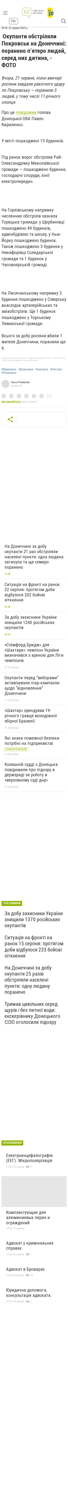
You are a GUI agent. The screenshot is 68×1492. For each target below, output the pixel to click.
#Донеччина (26, 369)
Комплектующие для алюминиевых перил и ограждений (28, 1217)
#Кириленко (9, 369)
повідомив (26, 112)
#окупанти (42, 369)
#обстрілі (56, 369)
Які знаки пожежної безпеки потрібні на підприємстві (32, 740)
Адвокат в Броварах (25, 1269)
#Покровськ (9, 373)
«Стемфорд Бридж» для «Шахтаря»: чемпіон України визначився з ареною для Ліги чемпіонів (34, 652)
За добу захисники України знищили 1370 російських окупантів (34, 919)
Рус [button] (13, 21)
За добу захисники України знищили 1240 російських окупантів (31, 622)
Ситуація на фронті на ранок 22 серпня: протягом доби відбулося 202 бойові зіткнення (32, 592)
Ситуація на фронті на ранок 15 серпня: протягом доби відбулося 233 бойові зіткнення (34, 946)
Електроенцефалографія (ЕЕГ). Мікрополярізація (29, 1158)
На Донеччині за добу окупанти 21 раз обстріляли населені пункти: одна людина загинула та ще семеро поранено (34, 557)
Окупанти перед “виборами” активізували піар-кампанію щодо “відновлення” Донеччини (32, 685)
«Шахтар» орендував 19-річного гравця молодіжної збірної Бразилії (31, 715)
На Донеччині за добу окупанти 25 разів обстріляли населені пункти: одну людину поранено (28, 980)
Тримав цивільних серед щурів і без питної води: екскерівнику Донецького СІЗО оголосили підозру (32, 1013)
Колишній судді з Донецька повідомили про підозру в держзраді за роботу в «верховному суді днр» (31, 772)
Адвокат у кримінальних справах (30, 1245)
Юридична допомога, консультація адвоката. (29, 1292)
